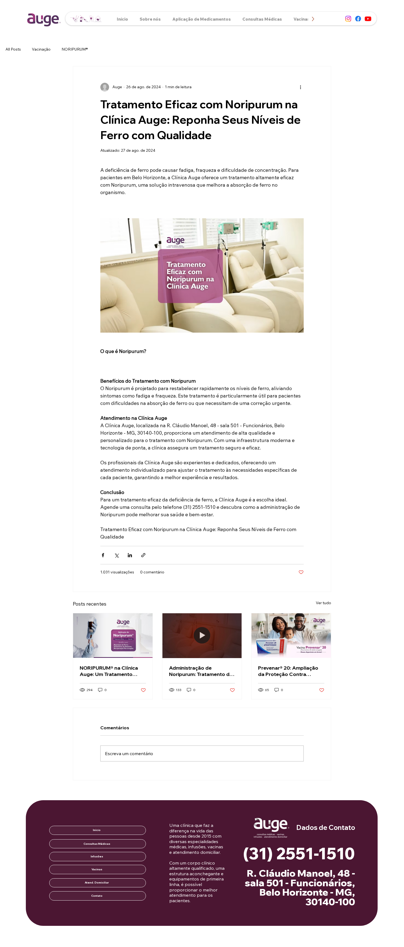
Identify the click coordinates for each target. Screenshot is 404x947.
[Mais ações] (300, 87)
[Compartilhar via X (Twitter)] (116, 555)
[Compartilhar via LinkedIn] (129, 555)
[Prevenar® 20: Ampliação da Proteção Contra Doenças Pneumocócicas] (291, 635)
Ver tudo (323, 602)
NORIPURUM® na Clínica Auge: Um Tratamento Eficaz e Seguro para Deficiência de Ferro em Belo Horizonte (109, 671)
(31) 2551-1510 (299, 853)
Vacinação (41, 49)
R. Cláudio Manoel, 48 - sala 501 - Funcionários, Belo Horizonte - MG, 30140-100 (300, 887)
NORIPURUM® (75, 49)
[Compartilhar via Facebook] (103, 555)
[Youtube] (368, 19)
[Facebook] (358, 19)
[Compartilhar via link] (143, 555)
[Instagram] (348, 19)
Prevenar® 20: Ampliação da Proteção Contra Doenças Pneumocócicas (288, 671)
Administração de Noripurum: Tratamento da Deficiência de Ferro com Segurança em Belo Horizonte (201, 671)
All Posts (13, 49)
